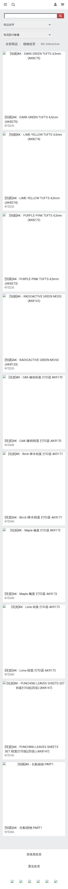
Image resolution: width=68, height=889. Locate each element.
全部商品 (12, 44)
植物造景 (29, 44)
